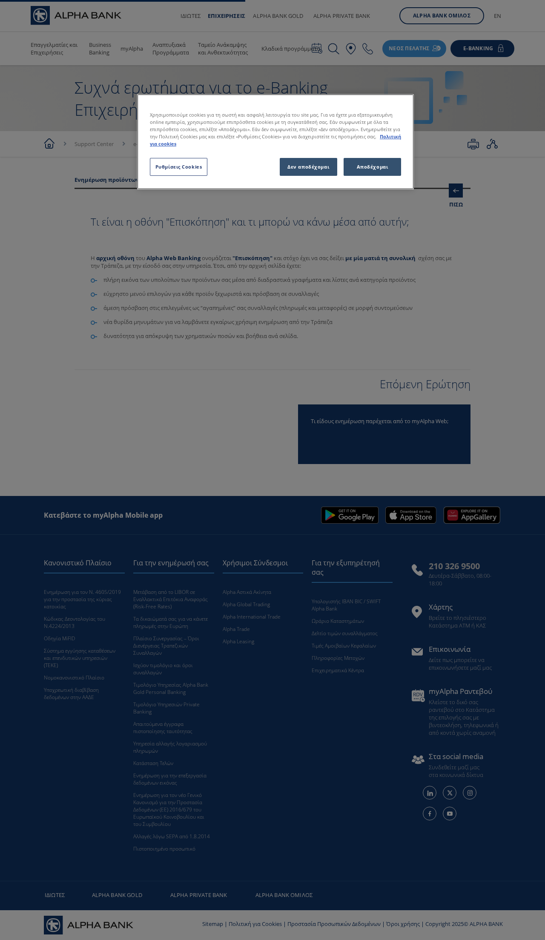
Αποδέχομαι (372, 166)
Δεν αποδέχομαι (308, 166)
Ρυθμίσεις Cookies (178, 166)
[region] (275, 141)
